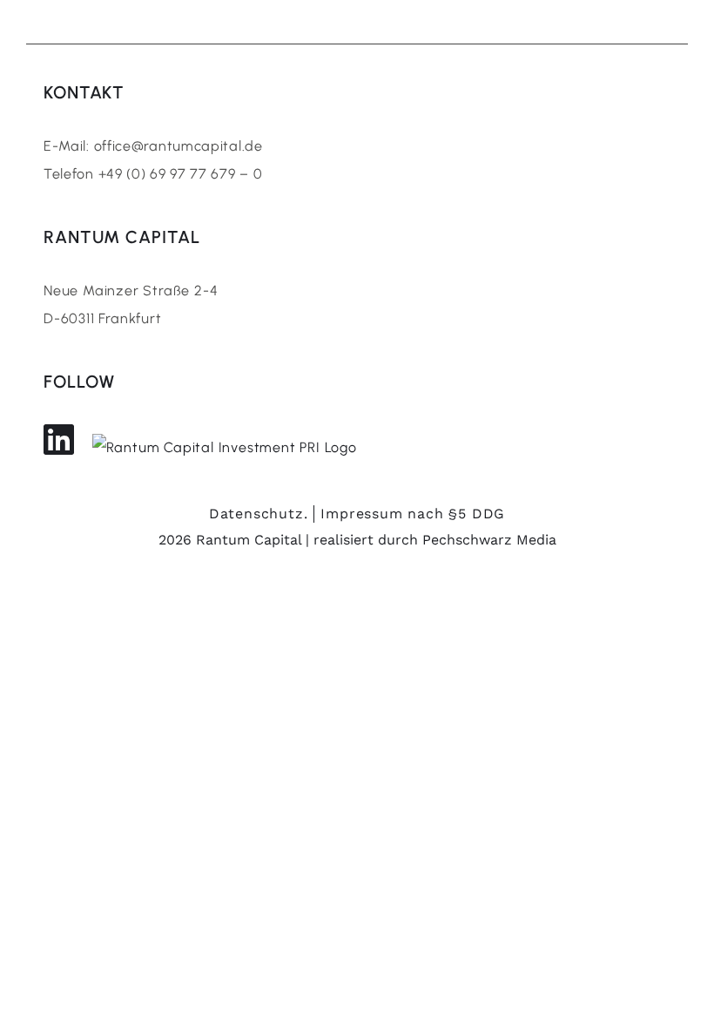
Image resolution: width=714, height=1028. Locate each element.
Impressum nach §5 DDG (412, 513)
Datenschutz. (258, 513)
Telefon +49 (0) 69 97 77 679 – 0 (153, 174)
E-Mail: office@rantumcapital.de (153, 146)
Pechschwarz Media (489, 539)
